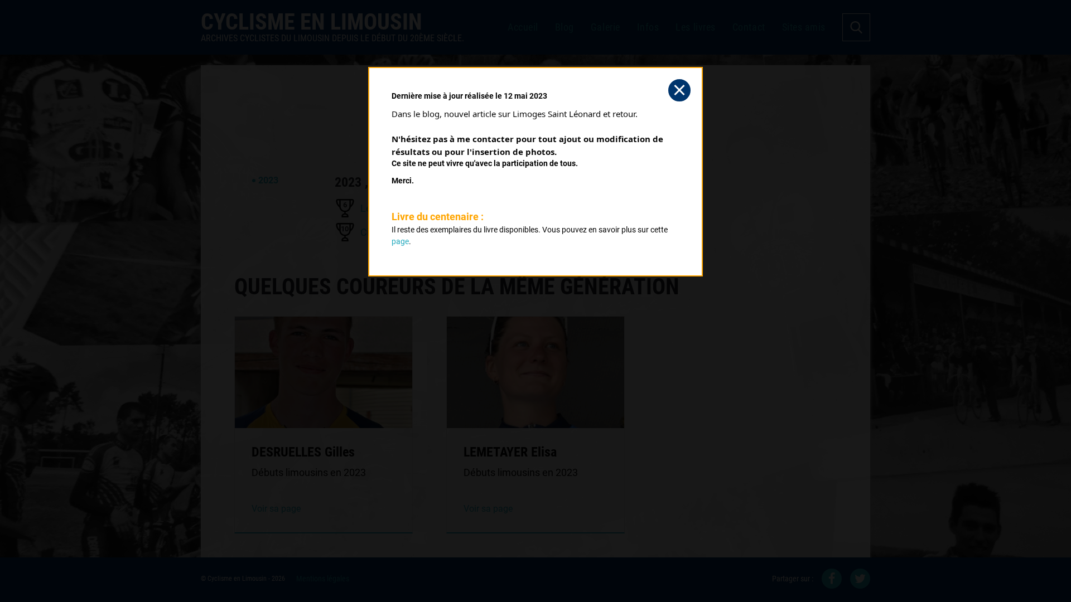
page (400, 241)
